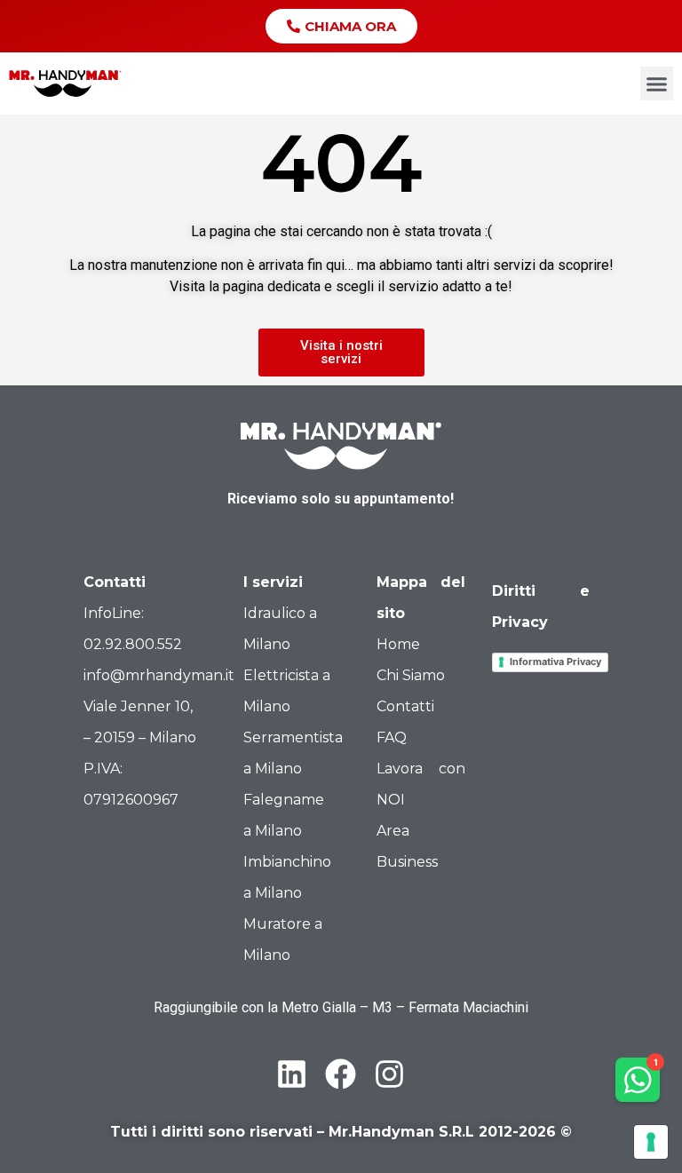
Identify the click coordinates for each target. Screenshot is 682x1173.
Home (398, 644)
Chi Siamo (411, 675)
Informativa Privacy (555, 661)
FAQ (392, 737)
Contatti (405, 706)
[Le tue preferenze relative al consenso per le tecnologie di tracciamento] (651, 1142)
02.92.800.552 (132, 644)
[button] (657, 83)
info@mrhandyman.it (158, 675)
